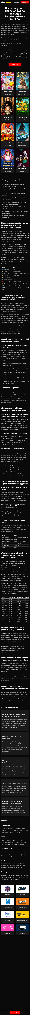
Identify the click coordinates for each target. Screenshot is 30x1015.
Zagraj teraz (15, 64)
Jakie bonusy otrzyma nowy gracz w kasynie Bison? (12, 737)
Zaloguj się (16, 2)
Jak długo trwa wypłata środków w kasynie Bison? (14, 762)
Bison (6, 2)
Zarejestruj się (25, 2)
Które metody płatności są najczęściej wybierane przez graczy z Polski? (13, 802)
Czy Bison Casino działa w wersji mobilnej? (14, 783)
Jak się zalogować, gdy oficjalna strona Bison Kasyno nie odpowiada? (13, 715)
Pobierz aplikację (15, 1012)
